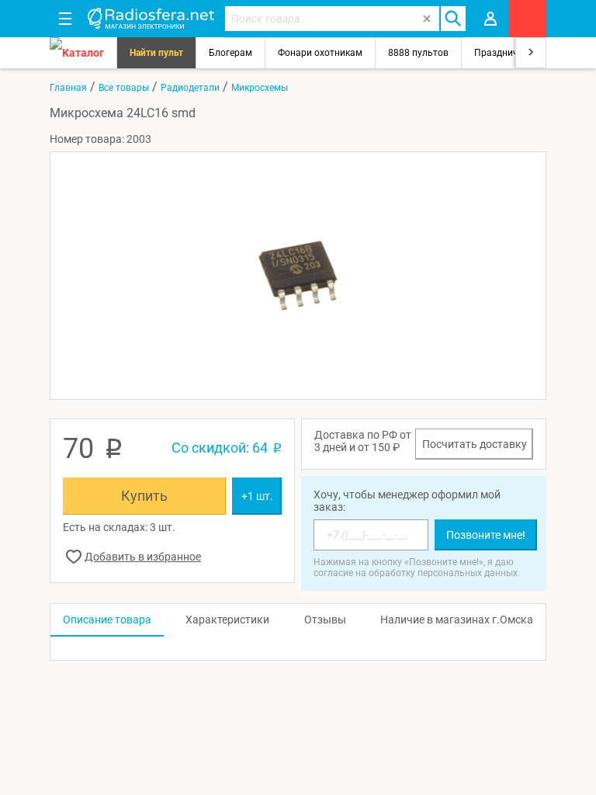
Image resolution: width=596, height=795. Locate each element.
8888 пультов (418, 52)
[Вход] (490, 18)
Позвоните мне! (485, 535)
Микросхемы (259, 87)
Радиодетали (190, 87)
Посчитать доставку (474, 444)
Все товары (124, 87)
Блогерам (230, 52)
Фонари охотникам (320, 52)
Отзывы (325, 619)
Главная (68, 87)
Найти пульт (156, 52)
